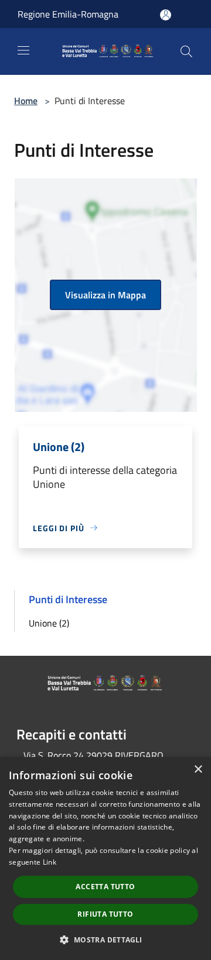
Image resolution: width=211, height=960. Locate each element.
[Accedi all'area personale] (165, 15)
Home (26, 101)
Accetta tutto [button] (105, 887)
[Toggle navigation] (23, 50)
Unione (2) (49, 623)
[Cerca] (186, 51)
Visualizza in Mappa (105, 295)
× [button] (197, 769)
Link (49, 862)
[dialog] (105, 858)
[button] (105, 940)
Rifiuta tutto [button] (105, 914)
